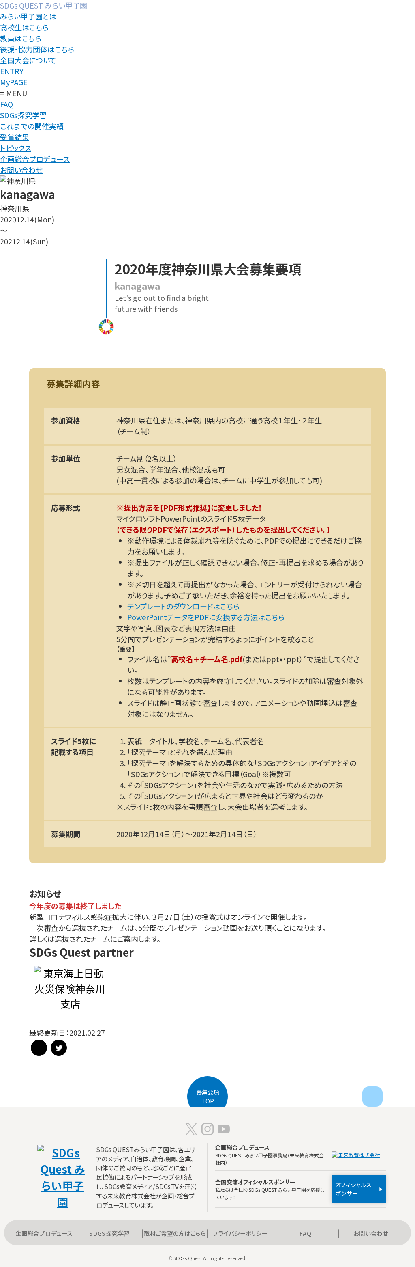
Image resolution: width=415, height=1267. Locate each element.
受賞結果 (14, 137)
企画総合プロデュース (35, 158)
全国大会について (28, 60)
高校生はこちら (24, 27)
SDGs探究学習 (23, 115)
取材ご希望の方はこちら (175, 1233)
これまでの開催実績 (32, 126)
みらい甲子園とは (28, 16)
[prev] (372, 1096)
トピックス (15, 147)
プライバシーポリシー (240, 1233)
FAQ (6, 104)
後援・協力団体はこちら (37, 49)
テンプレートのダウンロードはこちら (183, 606)
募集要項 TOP (207, 1096)
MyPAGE (14, 82)
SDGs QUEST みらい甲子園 (43, 5)
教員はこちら (20, 38)
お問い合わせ (21, 169)
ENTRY (12, 71)
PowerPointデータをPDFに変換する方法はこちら (206, 617)
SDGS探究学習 (109, 1233)
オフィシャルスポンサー (354, 1189)
